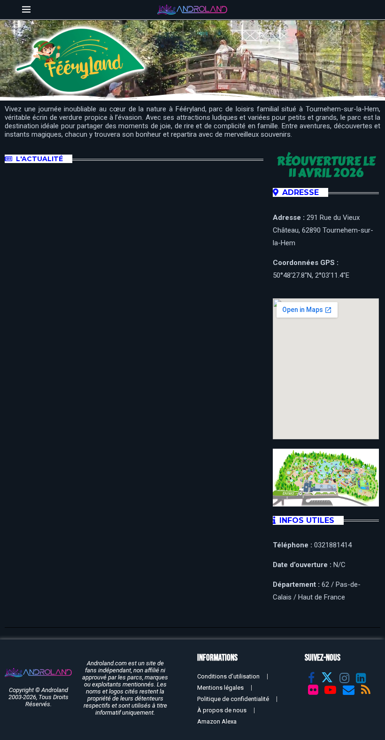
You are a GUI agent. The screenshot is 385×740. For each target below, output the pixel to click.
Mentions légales (220, 687)
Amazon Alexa (217, 721)
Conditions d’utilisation (228, 676)
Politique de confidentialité (233, 698)
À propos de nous (221, 710)
